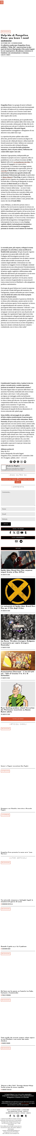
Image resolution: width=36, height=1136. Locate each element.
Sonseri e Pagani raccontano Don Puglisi (14, 766)
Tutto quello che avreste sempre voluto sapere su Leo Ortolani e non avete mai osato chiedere (18, 1039)
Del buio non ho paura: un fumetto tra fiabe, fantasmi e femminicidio (17, 992)
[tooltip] (11, 461)
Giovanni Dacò (6, 949)
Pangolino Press (9, 479)
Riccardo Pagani (26, 479)
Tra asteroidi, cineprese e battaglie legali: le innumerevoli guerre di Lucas (17, 900)
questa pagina (25, 1103)
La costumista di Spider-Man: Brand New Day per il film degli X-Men (18, 607)
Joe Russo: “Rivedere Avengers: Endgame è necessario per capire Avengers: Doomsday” (18, 643)
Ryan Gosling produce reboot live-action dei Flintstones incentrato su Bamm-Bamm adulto (18, 710)
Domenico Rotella (7, 904)
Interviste (5, 771)
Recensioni (6, 31)
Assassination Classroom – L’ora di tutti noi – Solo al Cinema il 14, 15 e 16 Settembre (17, 673)
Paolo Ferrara (6, 995)
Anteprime (5, 815)
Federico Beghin (17, 43)
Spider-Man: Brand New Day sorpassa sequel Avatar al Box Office (16, 571)
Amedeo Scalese (7, 1089)
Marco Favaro (6, 1043)
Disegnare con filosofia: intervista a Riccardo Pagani (16, 809)
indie (18, 482)
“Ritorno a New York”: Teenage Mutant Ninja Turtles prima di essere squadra (17, 1086)
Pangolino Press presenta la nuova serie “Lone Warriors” (16, 853)
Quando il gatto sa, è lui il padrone (14, 946)
